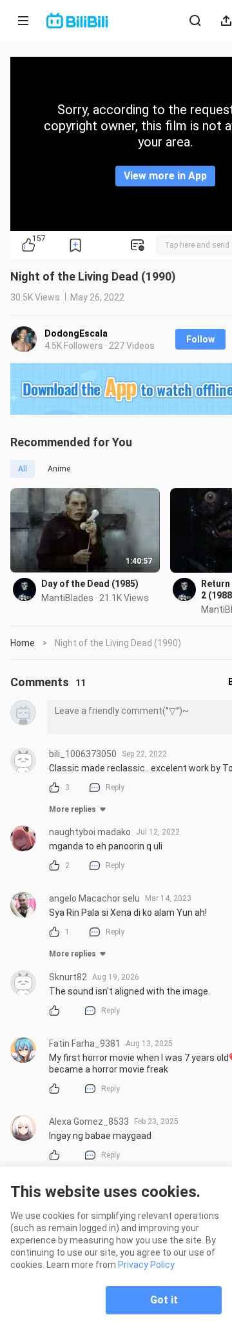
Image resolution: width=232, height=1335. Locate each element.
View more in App (165, 176)
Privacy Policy (146, 1265)
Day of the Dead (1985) (90, 583)
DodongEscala (76, 333)
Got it (164, 1300)
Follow (200, 339)
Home (22, 643)
